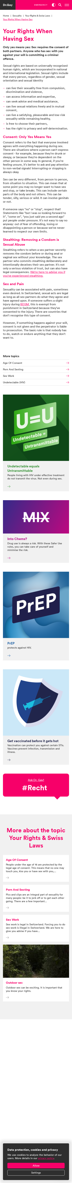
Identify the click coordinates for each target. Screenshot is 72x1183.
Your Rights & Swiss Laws (37, 15)
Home (6, 15)
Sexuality (17, 15)
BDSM (24, 304)
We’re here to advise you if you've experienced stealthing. (34, 274)
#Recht (34, 787)
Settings (36, 1172)
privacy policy (46, 1158)
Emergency (40, 5)
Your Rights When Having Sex (17, 19)
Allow (36, 1165)
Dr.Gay (8, 5)
